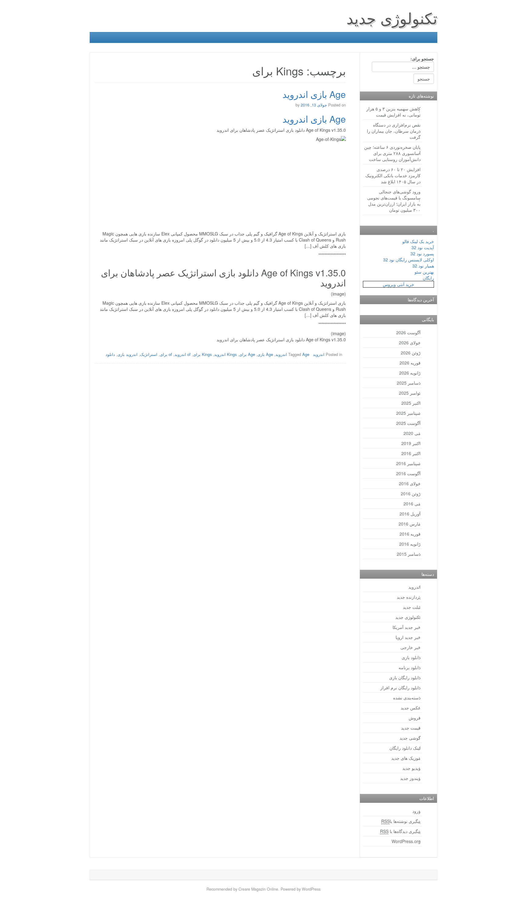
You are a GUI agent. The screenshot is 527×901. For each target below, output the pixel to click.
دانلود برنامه (410, 667)
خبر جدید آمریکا (407, 627)
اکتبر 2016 (411, 453)
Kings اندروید (225, 354)
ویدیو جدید (411, 768)
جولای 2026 (410, 342)
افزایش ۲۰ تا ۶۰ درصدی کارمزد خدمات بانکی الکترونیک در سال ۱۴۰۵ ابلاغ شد (393, 175)
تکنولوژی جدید (391, 17)
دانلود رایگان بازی (405, 677)
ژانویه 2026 (410, 373)
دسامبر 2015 (409, 554)
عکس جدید (411, 708)
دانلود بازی (411, 657)
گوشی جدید (410, 738)
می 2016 (412, 504)
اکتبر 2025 (411, 403)
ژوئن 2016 (411, 493)
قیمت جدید (411, 728)
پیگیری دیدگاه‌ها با (400, 831)
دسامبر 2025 (409, 383)
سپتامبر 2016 (408, 463)
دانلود (110, 354)
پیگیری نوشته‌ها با (401, 821)
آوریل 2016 (410, 514)
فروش (415, 718)
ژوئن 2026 (411, 353)
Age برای (247, 354)
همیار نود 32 (423, 266)
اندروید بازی (127, 354)
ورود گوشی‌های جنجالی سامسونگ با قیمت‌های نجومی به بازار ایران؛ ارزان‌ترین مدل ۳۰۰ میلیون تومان (394, 200)
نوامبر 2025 (410, 393)
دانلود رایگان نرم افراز (400, 687)
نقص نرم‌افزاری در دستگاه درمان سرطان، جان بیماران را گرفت (394, 131)
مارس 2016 (410, 524)
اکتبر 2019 (411, 443)
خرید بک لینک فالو (418, 241)
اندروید (318, 354)
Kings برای (202, 354)
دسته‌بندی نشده (407, 698)
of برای (166, 354)
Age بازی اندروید (314, 94)
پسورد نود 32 (422, 253)
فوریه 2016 (410, 534)
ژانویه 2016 (410, 544)
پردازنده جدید (409, 597)
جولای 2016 (410, 483)
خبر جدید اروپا (408, 637)
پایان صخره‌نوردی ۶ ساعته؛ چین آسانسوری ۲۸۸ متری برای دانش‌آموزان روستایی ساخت (392, 153)
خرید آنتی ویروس (398, 284)
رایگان (428, 278)
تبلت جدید (412, 607)
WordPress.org (406, 841)
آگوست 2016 (408, 473)
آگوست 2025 (408, 423)
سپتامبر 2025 (408, 413)
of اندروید (182, 354)
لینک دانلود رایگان (405, 748)
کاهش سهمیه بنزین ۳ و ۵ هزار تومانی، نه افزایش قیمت (393, 112)
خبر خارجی (410, 647)
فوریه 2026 (410, 363)
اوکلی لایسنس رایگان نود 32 (408, 260)
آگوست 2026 (408, 332)
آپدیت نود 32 (422, 247)
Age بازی (265, 354)
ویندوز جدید (410, 778)
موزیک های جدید (406, 758)
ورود (416, 811)
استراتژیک (148, 354)
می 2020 (412, 433)
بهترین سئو (424, 272)
